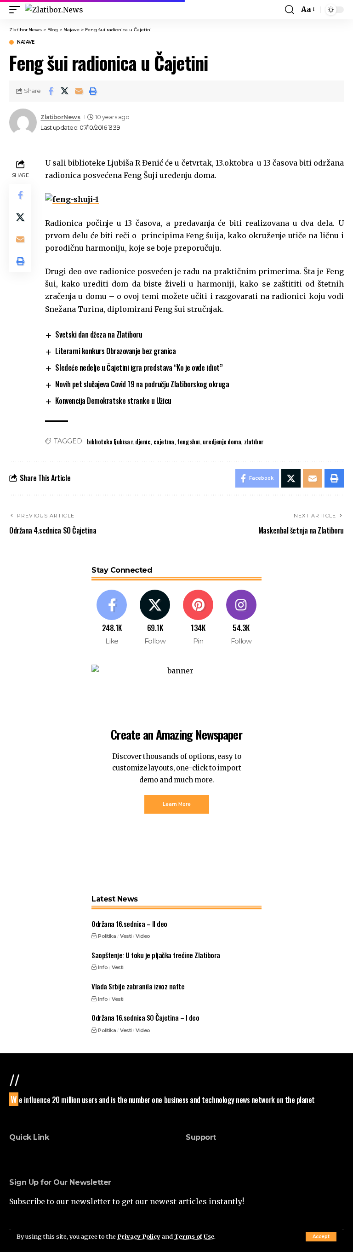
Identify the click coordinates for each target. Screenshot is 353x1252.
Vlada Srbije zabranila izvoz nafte (137, 986)
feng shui (188, 441)
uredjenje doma (222, 441)
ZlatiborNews (60, 117)
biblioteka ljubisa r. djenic (118, 441)
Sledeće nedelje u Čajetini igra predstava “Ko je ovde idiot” (138, 367)
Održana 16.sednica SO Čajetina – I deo (145, 1017)
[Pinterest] (198, 618)
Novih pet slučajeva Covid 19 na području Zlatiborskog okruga (142, 384)
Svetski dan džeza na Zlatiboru (98, 334)
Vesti (126, 936)
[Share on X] (64, 91)
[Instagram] (241, 618)
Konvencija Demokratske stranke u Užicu (113, 400)
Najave (25, 42)
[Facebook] (111, 618)
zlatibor (254, 441)
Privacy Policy (138, 1236)
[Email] (79, 91)
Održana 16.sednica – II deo (129, 924)
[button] (321, 1236)
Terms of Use (194, 1236)
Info (103, 967)
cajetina (164, 441)
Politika (107, 936)
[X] (155, 618)
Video (143, 936)
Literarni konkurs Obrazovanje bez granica (115, 350)
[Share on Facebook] (50, 91)
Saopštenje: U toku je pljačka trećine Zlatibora (155, 955)
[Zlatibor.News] (54, 9)
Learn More (177, 804)
